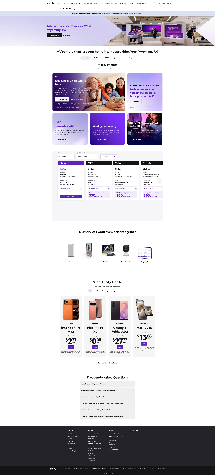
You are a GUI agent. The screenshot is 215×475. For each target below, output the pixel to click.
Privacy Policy (115, 468)
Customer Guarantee (114, 434)
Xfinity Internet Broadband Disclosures (116, 443)
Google (114, 291)
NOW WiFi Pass (92, 456)
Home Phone (98, 3)
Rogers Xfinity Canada (74, 451)
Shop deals (66, 35)
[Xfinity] (50, 3)
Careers (70, 438)
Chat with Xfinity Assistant (95, 434)
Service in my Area (93, 451)
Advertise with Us (72, 446)
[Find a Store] (154, 3)
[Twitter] (130, 431)
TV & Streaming (75, 3)
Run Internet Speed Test (94, 443)
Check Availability (54, 35)
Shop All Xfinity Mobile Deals (107, 363)
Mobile (66, 3)
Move (131, 3)
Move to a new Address (94, 448)
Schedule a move (100, 139)
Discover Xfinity (92, 441)
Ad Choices (162, 468)
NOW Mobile (91, 460)
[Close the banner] (142, 13)
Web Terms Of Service (82, 468)
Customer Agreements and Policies (116, 437)
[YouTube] (137, 431)
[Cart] (164, 3)
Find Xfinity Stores (93, 446)
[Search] (150, 3)
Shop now (136, 102)
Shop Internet (137, 139)
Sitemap (70, 448)
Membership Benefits (121, 3)
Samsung (105, 291)
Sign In (169, 3)
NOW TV (90, 453)
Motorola (123, 291)
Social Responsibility (114, 449)
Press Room (71, 441)
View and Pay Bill (92, 436)
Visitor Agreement (113, 440)
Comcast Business (141, 3)
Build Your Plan (108, 3)
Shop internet (136, 13)
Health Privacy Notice (148, 468)
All (90, 291)
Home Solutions (87, 3)
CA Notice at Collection (99, 468)
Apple (97, 291)
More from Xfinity (126, 58)
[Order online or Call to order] (159, 3)
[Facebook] (133, 431)
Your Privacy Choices (130, 468)
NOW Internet (91, 458)
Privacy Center (112, 447)
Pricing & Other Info (77, 99)
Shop (70, 347)
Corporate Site (71, 443)
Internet (59, 3)
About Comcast (72, 434)
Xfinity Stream (92, 438)
